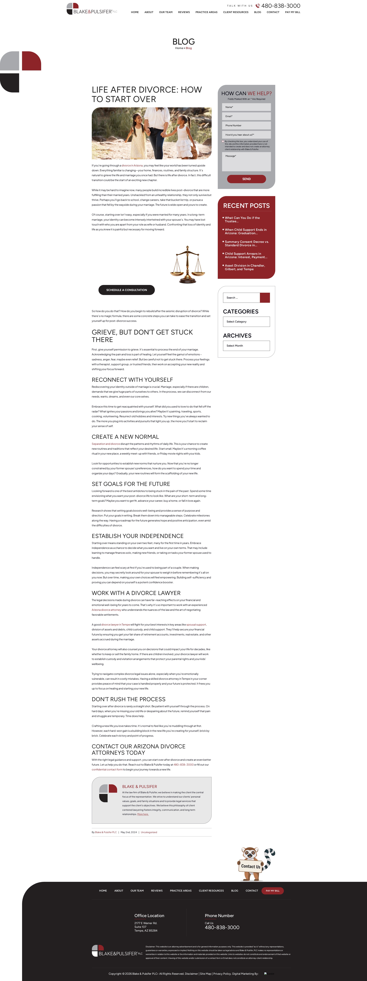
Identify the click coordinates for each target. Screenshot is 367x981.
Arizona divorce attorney (106, 609)
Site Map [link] (205, 973)
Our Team (165, 12)
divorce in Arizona (132, 165)
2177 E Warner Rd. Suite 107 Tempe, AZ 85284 (145, 926)
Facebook (10, 957)
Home (135, 12)
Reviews (184, 12)
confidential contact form (107, 769)
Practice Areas (206, 12)
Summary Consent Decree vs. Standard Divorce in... (247, 243)
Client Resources (235, 12)
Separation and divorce (106, 443)
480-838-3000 (280, 6)
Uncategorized (149, 832)
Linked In (10, 965)
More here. (143, 814)
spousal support (196, 624)
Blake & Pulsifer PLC (106, 832)
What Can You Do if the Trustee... (242, 219)
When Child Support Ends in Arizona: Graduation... (246, 231)
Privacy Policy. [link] (222, 973)
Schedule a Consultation (126, 290)
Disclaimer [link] (191, 973)
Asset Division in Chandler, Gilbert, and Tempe (245, 267)
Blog (257, 12)
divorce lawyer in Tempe (115, 624)
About (149, 12)
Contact (273, 12)
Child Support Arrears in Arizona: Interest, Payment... (246, 255)
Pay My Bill (292, 12)
